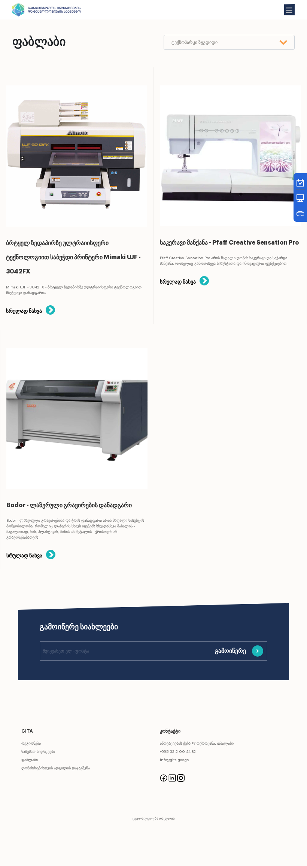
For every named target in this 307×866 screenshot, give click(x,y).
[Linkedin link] (172, 777)
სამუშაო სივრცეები (38, 752)
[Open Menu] (289, 9)
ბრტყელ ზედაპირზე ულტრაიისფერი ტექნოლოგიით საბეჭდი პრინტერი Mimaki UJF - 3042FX (73, 257)
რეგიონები (31, 743)
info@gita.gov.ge (174, 760)
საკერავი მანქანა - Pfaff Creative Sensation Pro (229, 243)
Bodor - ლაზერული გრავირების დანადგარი (69, 505)
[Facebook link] (163, 777)
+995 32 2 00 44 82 (178, 752)
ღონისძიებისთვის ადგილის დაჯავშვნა (55, 768)
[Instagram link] (181, 777)
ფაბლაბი (29, 760)
